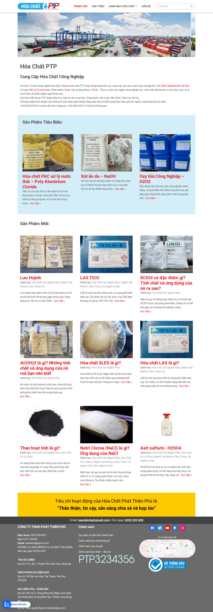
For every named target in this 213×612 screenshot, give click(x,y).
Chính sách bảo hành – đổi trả (94, 551)
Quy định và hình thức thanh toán (95, 535)
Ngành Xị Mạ (113, 286)
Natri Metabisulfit (170, 85)
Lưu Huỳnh (30, 277)
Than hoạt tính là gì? (40, 448)
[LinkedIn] (175, 528)
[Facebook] (152, 528)
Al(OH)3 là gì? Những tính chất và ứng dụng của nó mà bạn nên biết (45, 368)
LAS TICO (89, 277)
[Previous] (24, 34)
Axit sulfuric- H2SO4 (160, 448)
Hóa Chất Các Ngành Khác (46, 282)
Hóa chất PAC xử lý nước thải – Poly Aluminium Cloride (46, 181)
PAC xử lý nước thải (39, 89)
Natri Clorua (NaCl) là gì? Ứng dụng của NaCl (104, 450)
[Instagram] (182, 528)
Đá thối (185, 85)
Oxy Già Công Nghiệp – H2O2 (162, 179)
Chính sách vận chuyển (90, 546)
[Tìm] (191, 6)
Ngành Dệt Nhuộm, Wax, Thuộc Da (112, 461)
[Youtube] (167, 528)
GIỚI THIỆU (98, 6)
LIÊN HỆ (146, 6)
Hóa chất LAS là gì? (159, 362)
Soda (67, 89)
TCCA (94, 89)
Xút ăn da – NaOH (98, 176)
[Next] (188, 34)
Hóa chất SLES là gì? (100, 362)
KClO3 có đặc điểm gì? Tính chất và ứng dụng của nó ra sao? (166, 283)
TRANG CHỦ (80, 6)
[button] (136, 6)
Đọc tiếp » (35, 203)
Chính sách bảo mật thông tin (94, 540)
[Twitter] (160, 528)
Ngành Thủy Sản (89, 465)
